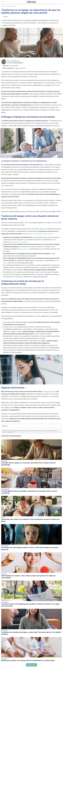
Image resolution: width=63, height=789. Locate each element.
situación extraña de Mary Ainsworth (41, 234)
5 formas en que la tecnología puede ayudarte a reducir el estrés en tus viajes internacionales (30, 605)
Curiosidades (4, 545)
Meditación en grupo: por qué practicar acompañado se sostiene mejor (28, 660)
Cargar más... (31, 665)
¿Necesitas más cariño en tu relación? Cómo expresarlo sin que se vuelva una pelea (30, 520)
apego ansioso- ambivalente (19, 242)
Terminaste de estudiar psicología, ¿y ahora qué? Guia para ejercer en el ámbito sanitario (31, 633)
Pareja (3, 517)
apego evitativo (24, 249)
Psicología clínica (12, 6)
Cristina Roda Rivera (17, 62)
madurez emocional (49, 391)
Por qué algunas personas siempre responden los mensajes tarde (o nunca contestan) (29, 492)
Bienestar (4, 574)
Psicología (3, 6)
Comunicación (5, 489)
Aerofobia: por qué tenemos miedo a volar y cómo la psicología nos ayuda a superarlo (30, 548)
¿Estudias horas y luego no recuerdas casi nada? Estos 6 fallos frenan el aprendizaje (28, 464)
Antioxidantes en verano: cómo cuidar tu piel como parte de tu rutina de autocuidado (28, 577)
